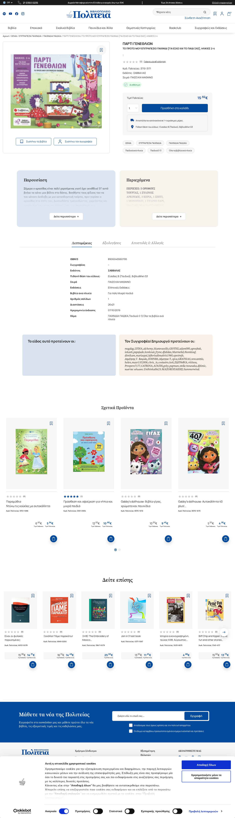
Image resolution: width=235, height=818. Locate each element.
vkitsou (192, 362)
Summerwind (191, 369)
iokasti (128, 352)
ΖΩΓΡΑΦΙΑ (180, 362)
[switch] (98, 811)
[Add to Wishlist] (101, 50)
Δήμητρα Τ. (165, 359)
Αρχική (6, 36)
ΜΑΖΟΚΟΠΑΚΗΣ (172, 369)
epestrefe (178, 355)
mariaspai (141, 355)
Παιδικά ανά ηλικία (134, 150)
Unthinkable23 (152, 369)
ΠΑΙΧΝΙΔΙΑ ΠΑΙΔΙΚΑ (52, 36)
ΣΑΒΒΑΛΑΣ (139, 73)
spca (174, 359)
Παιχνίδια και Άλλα (101, 28)
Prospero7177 (132, 366)
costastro (163, 362)
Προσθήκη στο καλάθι (175, 108)
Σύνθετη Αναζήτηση (197, 18)
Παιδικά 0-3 (155, 150)
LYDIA (138, 348)
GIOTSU (174, 348)
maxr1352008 (139, 362)
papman (174, 366)
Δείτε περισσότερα (66, 216)
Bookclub (175, 28)
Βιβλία (12, 28)
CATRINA (147, 366)
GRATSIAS (184, 359)
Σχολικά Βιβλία (65, 28)
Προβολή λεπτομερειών (203, 811)
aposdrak (196, 348)
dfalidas (166, 352)
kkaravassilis (161, 348)
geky (166, 366)
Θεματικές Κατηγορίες (141, 28)
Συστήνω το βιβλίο (36, 141)
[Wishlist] (215, 14)
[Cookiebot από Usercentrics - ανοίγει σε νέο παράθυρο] (22, 811)
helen (128, 362)
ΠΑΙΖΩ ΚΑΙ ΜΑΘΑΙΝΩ (141, 77)
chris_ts (152, 362)
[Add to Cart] (53, 538)
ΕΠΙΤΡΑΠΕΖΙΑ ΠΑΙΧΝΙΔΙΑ (30, 36)
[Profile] (221, 14)
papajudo (138, 352)
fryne (159, 352)
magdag (129, 348)
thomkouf (189, 352)
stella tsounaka (188, 366)
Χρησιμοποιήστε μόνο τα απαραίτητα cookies (206, 776)
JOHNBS (153, 359)
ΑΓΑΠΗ (157, 366)
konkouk (150, 352)
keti (171, 362)
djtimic (201, 366)
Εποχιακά (36, 28)
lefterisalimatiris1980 (160, 355)
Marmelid (178, 352)
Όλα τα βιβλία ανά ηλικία (180, 150)
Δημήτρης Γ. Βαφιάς (136, 359)
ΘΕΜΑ (14, 36)
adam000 (184, 348)
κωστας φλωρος (134, 369)
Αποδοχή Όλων (206, 764)
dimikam (130, 355)
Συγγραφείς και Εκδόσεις (211, 28)
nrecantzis (197, 359)
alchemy (148, 348)
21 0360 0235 (30, 2)
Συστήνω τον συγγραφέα (78, 141)
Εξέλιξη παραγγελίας (222, 2)
